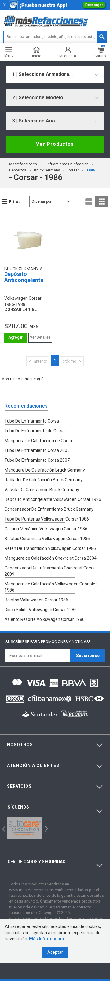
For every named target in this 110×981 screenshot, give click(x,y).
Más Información (46, 938)
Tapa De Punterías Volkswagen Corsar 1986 (47, 519)
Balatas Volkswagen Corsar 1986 (36, 599)
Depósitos (17, 170)
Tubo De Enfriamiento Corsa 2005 (37, 450)
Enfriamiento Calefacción (67, 164)
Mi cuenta (67, 56)
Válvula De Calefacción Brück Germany (42, 489)
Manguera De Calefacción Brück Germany (45, 470)
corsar (73, 170)
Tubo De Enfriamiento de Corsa (35, 430)
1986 (90, 170)
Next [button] (46, 828)
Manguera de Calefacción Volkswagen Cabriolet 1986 (51, 586)
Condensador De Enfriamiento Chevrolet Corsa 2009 (50, 571)
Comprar (15, 338)
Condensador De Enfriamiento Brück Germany (49, 509)
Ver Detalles (40, 337)
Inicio (36, 56)
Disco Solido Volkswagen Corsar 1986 (41, 609)
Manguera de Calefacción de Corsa (38, 440)
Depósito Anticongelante (23, 277)
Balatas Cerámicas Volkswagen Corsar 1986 (47, 538)
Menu (9, 55)
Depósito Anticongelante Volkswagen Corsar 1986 (53, 499)
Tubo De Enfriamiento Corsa (32, 421)
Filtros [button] (14, 202)
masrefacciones (23, 164)
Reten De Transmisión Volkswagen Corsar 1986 (50, 548)
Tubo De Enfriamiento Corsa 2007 (37, 460)
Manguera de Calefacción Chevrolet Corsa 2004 (51, 558)
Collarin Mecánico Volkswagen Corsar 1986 (46, 528)
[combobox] (55, 74)
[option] (24, 828)
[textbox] (55, 37)
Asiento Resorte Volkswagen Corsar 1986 (45, 619)
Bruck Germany (47, 170)
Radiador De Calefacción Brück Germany (43, 479)
